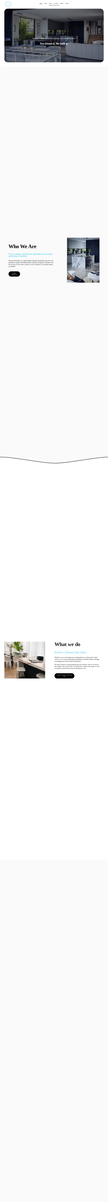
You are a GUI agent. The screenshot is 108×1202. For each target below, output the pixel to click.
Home (41, 3)
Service (50, 3)
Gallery (61, 3)
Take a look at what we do (64, 676)
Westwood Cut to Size (54, 5)
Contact (67, 3)
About (45, 3)
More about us (14, 274)
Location (56, 3)
